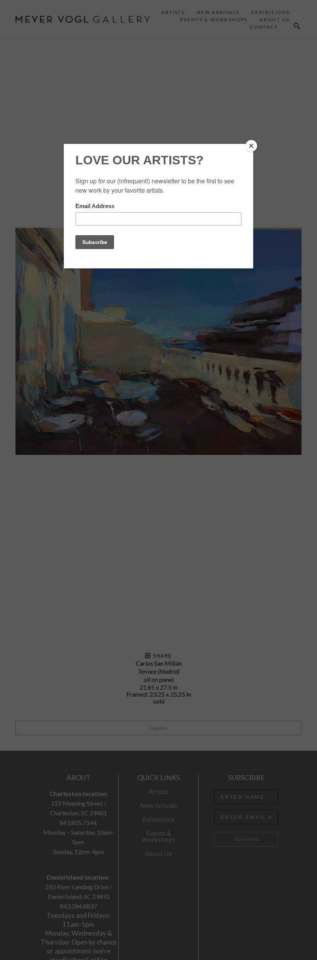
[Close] (251, 146)
